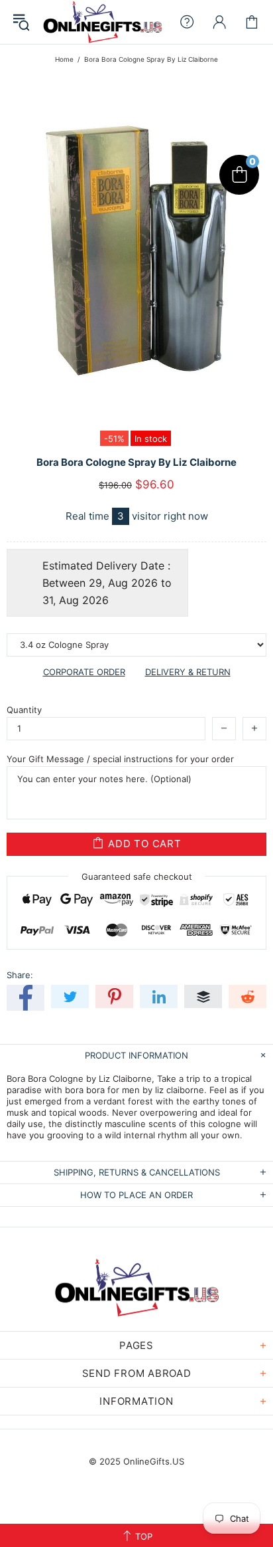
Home (64, 59)
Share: (20, 975)
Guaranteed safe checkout (137, 876)
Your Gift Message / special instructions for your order (120, 759)
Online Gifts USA (102, 22)
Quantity (24, 709)
